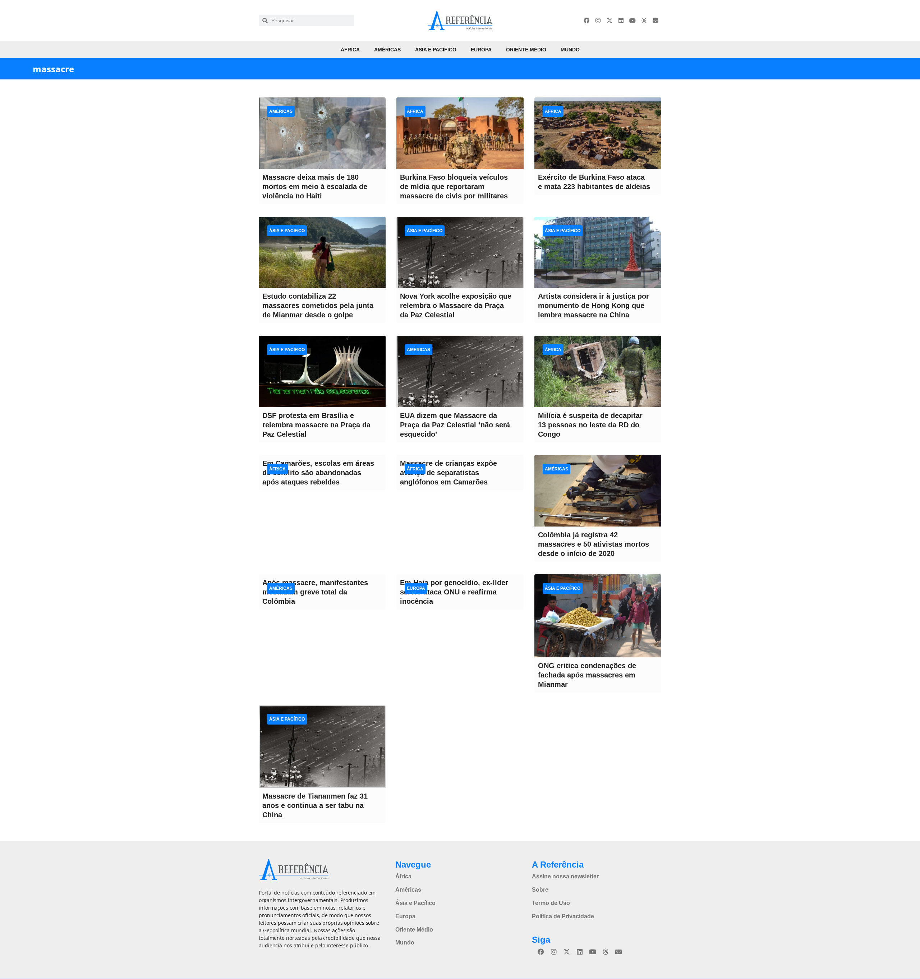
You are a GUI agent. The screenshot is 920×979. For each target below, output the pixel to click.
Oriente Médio (526, 49)
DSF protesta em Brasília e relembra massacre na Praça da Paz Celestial (316, 425)
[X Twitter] (609, 20)
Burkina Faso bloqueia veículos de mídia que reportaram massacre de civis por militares (454, 186)
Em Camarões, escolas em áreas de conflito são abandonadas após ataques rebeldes (318, 472)
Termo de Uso (551, 903)
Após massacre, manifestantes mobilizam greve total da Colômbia (315, 592)
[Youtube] (632, 20)
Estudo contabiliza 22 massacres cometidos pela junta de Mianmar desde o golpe (317, 305)
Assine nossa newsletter (565, 876)
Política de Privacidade (563, 916)
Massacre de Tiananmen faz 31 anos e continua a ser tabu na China (315, 805)
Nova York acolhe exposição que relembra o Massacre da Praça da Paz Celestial (455, 305)
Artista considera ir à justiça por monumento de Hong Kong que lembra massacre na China (593, 305)
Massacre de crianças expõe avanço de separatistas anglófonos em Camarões (448, 472)
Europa (481, 49)
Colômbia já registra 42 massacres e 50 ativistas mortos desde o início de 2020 (593, 544)
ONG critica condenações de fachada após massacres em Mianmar (587, 675)
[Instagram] (598, 20)
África (350, 49)
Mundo (570, 49)
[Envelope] (655, 20)
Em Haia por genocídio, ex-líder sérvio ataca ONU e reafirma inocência (454, 592)
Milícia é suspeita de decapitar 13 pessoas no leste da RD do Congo (590, 425)
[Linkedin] (621, 20)
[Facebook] (586, 20)
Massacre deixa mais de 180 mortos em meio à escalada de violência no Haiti (314, 186)
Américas (387, 49)
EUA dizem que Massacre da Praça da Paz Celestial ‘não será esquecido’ (455, 425)
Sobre (540, 890)
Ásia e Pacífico (435, 49)
